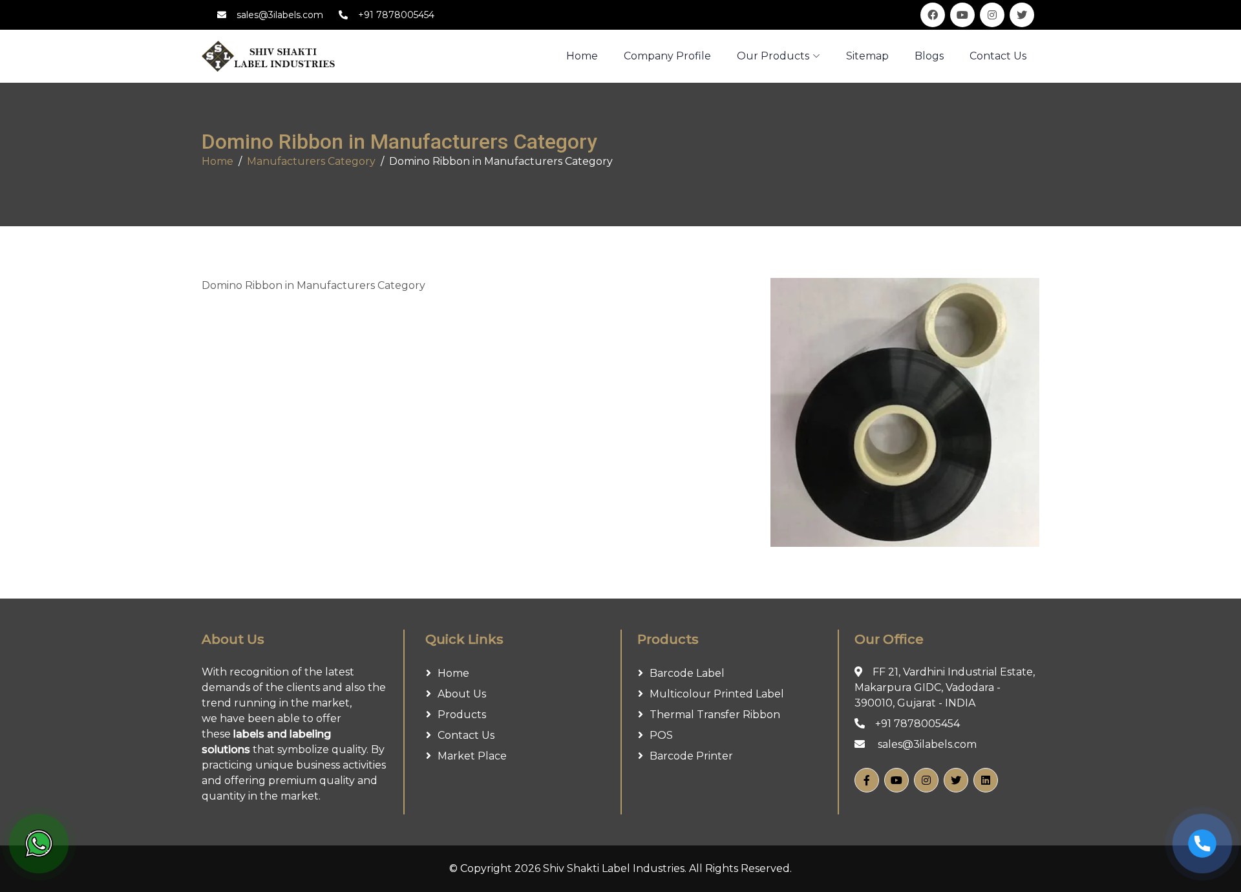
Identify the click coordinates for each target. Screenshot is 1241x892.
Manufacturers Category (311, 161)
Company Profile (667, 56)
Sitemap (867, 56)
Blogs (929, 56)
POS (661, 735)
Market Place (472, 756)
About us (462, 694)
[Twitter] (956, 780)
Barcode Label (687, 673)
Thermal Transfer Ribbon (715, 714)
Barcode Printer (691, 756)
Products (462, 714)
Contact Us (998, 56)
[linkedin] (985, 780)
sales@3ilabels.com (280, 15)
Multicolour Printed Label (717, 694)
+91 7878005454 (396, 15)
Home (217, 161)
